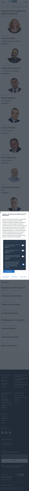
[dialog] (14, 245)
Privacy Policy (23, 276)
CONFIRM (9, 271)
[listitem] (14, 242)
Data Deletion (5, 276)
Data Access (14, 276)
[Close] (26, 214)
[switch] (23, 245)
